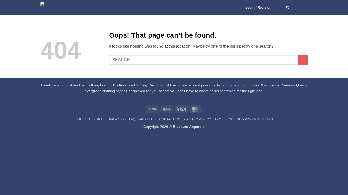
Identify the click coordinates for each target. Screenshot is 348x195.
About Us (147, 119)
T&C (218, 119)
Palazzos (117, 119)
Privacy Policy (197, 119)
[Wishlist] (278, 7)
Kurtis (99, 119)
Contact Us (169, 119)
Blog (229, 119)
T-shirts (82, 119)
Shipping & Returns (255, 119)
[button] (258, 7)
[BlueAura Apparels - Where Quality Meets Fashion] (46, 7)
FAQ (132, 119)
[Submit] (303, 60)
